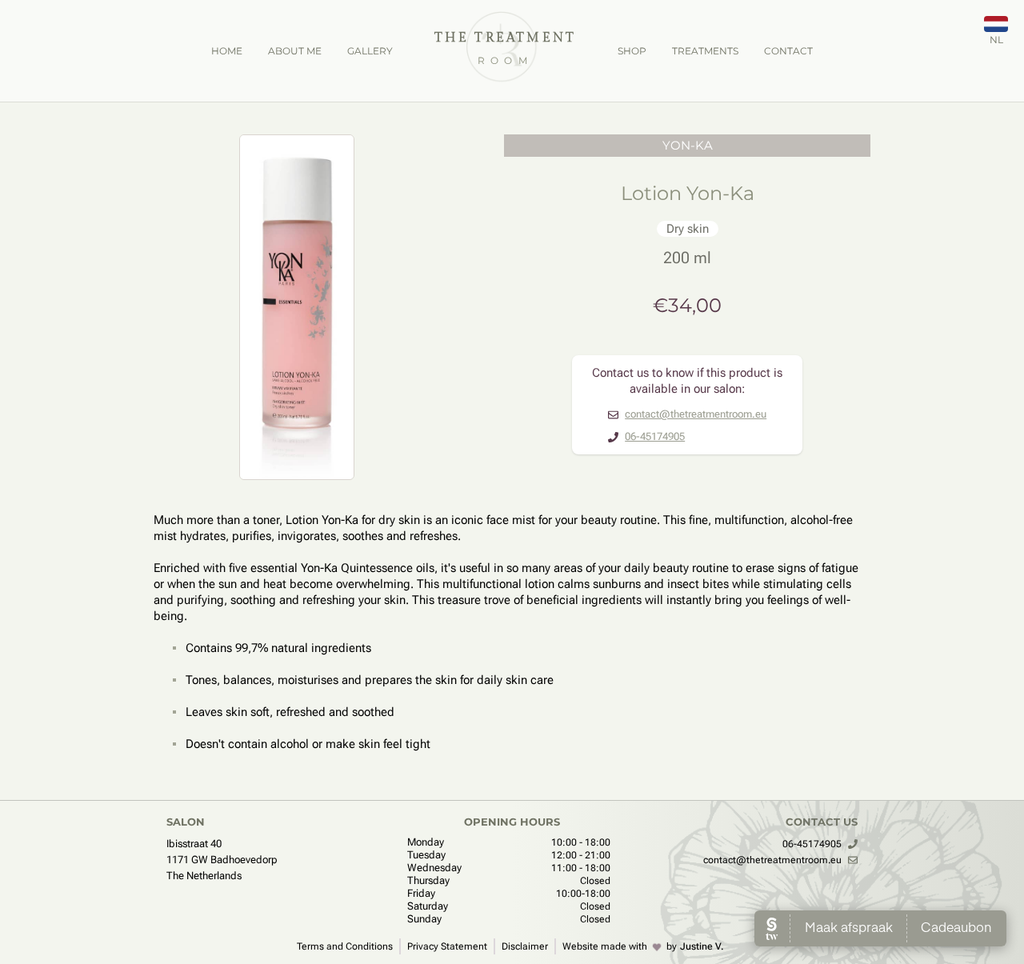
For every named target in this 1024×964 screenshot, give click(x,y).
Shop (632, 51)
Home (226, 51)
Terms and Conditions (345, 946)
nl (996, 40)
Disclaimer (525, 946)
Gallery (370, 51)
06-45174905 (655, 436)
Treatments (705, 51)
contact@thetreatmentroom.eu (695, 414)
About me (295, 51)
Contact (788, 51)
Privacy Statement (447, 946)
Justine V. (702, 946)
